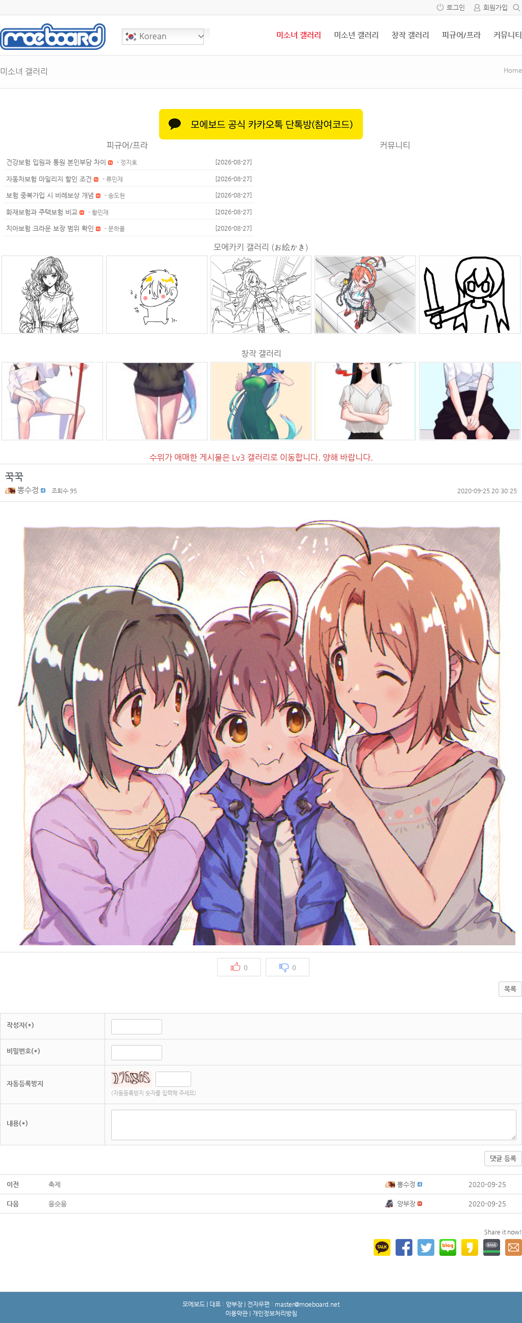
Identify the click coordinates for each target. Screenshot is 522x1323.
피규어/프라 (461, 35)
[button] (11, 490)
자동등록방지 (25, 1083)
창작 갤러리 (410, 35)
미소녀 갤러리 (298, 35)
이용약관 (236, 1313)
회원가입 (495, 7)
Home (513, 70)
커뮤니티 (507, 35)
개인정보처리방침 (274, 1313)
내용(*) (17, 1123)
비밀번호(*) (23, 1051)
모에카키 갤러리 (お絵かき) (261, 247)
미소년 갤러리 (356, 35)
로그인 (456, 7)
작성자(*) (20, 1025)
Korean (152, 36)
